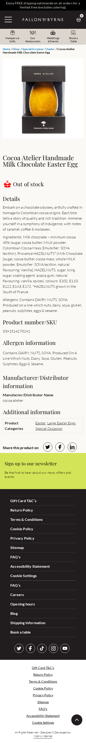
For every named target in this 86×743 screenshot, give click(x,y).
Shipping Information (27, 622)
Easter (51, 49)
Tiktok (42, 648)
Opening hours (22, 604)
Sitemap (17, 547)
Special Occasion (33, 49)
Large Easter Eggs (61, 423)
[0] (79, 19)
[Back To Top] (77, 720)
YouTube (64, 648)
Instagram (53, 648)
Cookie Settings (23, 575)
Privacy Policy (22, 538)
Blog (14, 613)
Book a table (20, 632)
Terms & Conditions (26, 519)
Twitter (19, 648)
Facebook (30, 648)
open (8, 19)
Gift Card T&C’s (23, 500)
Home (6, 49)
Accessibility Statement (30, 566)
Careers (17, 594)
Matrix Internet (43, 736)
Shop (16, 49)
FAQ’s (15, 557)
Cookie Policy (21, 529)
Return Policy (21, 510)
